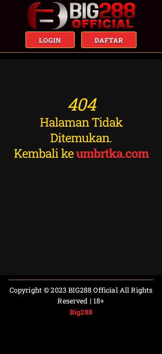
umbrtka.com (112, 153)
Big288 (81, 311)
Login (50, 40)
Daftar (109, 40)
